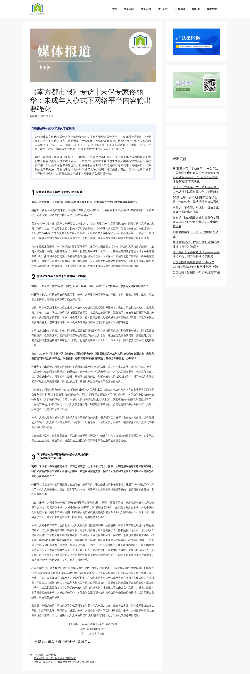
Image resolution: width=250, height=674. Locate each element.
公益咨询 (180, 9)
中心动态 (129, 9)
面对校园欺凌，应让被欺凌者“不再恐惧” (55, 658)
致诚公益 (212, 9)
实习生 (196, 9)
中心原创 (38, 654)
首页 (114, 9)
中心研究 (146, 9)
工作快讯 (51, 654)
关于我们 (163, 9)
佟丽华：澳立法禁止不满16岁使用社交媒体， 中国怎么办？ (65, 661)
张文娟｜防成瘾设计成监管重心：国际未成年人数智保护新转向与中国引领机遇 (196, 222)
